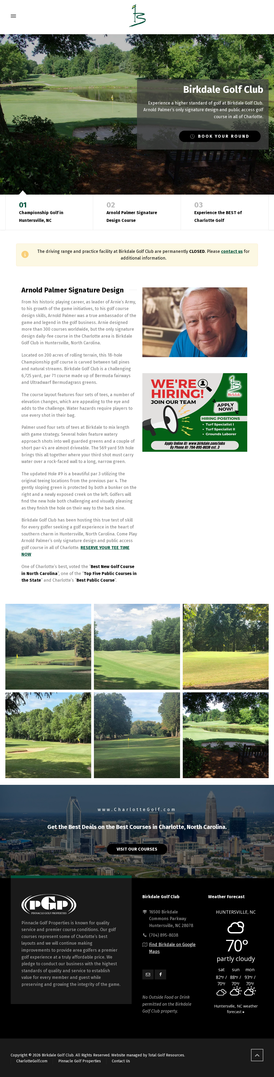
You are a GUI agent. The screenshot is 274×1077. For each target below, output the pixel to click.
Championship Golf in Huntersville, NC (41, 211)
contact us (232, 251)
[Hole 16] (137, 735)
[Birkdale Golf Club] (137, 16)
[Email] (148, 974)
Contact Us (121, 1061)
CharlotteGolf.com (31, 1061)
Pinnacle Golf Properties (79, 1061)
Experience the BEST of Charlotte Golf (218, 211)
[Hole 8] (226, 647)
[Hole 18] (226, 735)
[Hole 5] (137, 647)
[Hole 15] (48, 735)
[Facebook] (160, 974)
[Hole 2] (48, 647)
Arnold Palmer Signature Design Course (131, 211)
